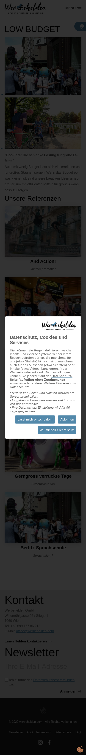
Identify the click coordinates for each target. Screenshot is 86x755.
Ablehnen (67, 419)
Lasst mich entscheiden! (35, 419)
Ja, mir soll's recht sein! (57, 430)
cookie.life (80, 749)
